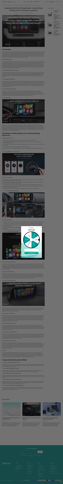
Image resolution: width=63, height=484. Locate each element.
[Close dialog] (40, 227)
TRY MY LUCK (32, 253)
